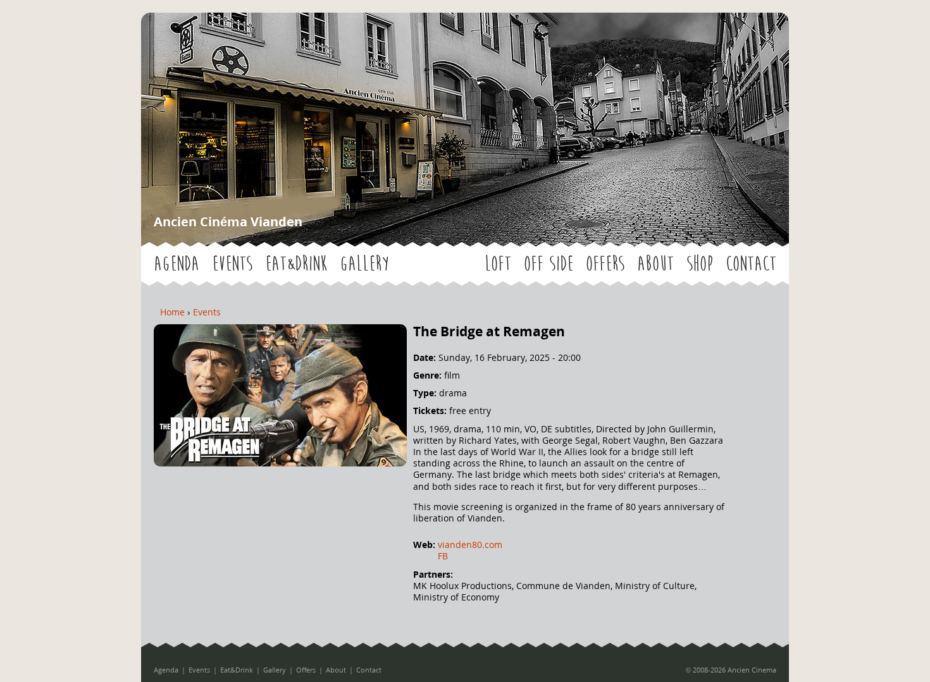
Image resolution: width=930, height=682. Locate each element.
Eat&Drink (296, 264)
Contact (751, 264)
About (655, 264)
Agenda (176, 264)
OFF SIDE (548, 264)
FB (443, 556)
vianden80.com (470, 545)
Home (172, 312)
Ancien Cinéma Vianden (228, 221)
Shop (699, 264)
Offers (605, 264)
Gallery (364, 264)
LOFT (498, 264)
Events (232, 264)
